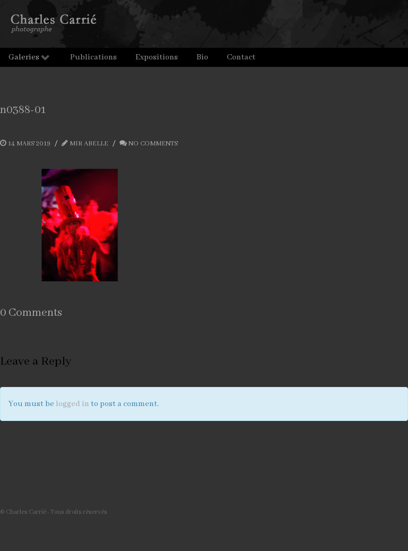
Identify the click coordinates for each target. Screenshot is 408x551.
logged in (72, 404)
